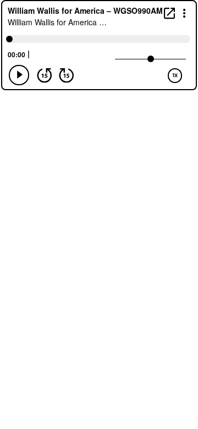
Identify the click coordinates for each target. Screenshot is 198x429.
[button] (184, 12)
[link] (169, 13)
